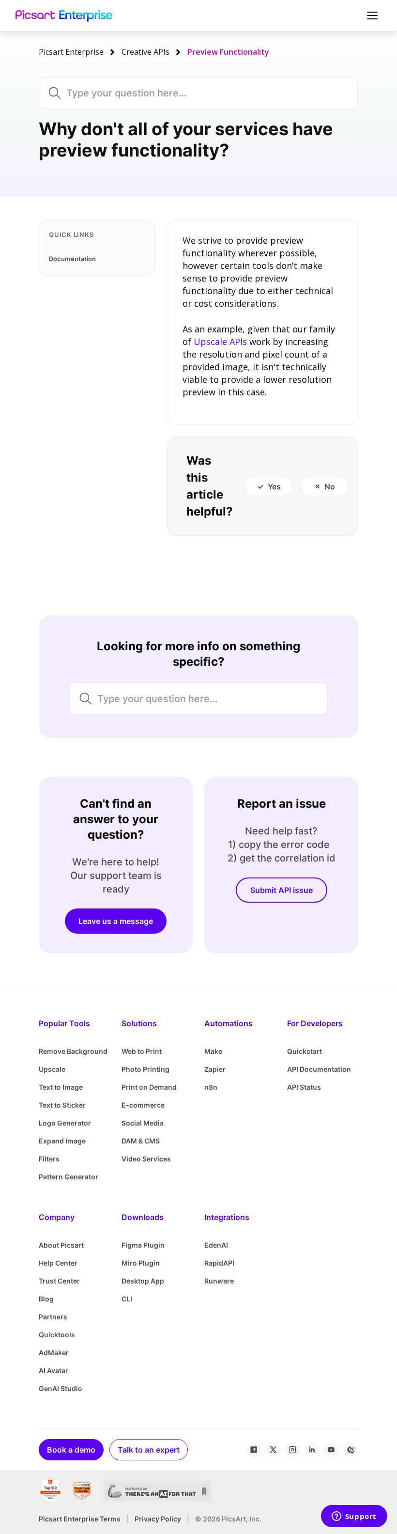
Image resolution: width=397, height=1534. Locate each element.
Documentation (72, 259)
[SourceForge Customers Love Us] (82, 1491)
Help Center (58, 1263)
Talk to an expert (149, 1450)
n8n (210, 1087)
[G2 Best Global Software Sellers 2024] (50, 1491)
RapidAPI (219, 1263)
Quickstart (304, 1051)
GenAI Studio (60, 1388)
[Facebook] (253, 1449)
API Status (304, 1087)
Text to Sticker (62, 1105)
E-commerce (143, 1105)
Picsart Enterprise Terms (80, 1519)
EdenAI (216, 1245)
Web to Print (142, 1051)
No (329, 486)
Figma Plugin (143, 1245)
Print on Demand (149, 1087)
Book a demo (71, 1450)
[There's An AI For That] (157, 1491)
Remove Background (73, 1051)
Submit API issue (281, 890)
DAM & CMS (141, 1141)
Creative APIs (145, 52)
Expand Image (62, 1141)
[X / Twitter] (273, 1449)
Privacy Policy (158, 1519)
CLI (127, 1299)
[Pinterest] (350, 1449)
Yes (274, 486)
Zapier (215, 1069)
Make (213, 1051)
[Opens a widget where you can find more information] (354, 1517)
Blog (46, 1299)
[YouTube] (331, 1449)
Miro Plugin (141, 1263)
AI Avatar (53, 1370)
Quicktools (57, 1335)
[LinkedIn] (312, 1449)
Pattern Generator (68, 1177)
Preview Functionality (228, 52)
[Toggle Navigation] (371, 15)
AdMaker (54, 1352)
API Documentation (319, 1069)
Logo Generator (65, 1123)
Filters (49, 1159)
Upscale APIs (220, 341)
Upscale (52, 1069)
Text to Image (61, 1087)
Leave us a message (115, 921)
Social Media (143, 1123)
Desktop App (143, 1281)
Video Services (146, 1159)
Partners (53, 1317)
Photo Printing (145, 1069)
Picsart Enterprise (71, 52)
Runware (219, 1281)
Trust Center (59, 1281)
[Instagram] (292, 1449)
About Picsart (61, 1245)
